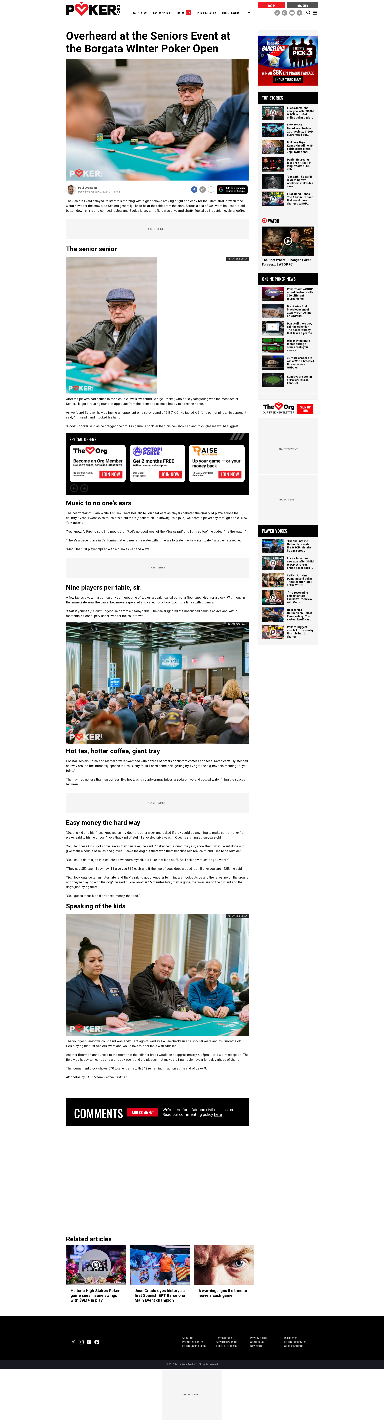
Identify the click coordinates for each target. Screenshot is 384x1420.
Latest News (140, 13)
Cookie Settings (293, 1345)
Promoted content (193, 1341)
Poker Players (230, 13)
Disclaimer (290, 1337)
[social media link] (277, 12)
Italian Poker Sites (295, 1341)
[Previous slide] (74, 488)
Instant (184, 13)
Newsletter (256, 1345)
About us (187, 1337)
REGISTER (302, 5)
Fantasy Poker (162, 13)
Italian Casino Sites (194, 1345)
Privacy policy (258, 1337)
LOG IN (271, 5)
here (218, 1114)
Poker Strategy (206, 13)
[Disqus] (157, 1180)
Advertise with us (226, 1341)
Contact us (257, 1341)
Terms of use (224, 1337)
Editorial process (226, 1345)
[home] (93, 9)
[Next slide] (84, 488)
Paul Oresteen (87, 187)
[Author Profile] (71, 190)
